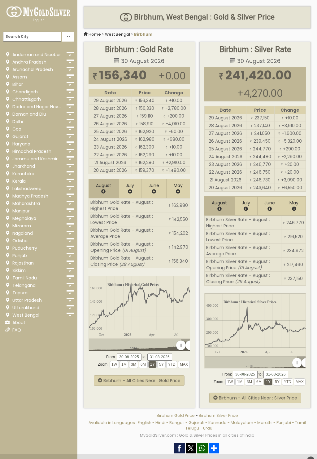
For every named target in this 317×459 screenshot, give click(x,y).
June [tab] (154, 185)
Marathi (264, 422)
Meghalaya (23, 218)
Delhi (17, 121)
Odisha (19, 241)
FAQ (16, 330)
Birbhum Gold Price (176, 415)
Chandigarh (24, 92)
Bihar (17, 84)
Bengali (177, 422)
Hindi (160, 422)
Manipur (20, 211)
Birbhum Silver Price (218, 415)
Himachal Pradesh (31, 151)
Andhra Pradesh (28, 62)
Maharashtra (25, 203)
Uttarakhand (25, 308)
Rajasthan (22, 263)
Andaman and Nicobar (36, 54)
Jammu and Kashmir (34, 159)
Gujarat (19, 136)
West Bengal (25, 315)
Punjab (19, 255)
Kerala (18, 181)
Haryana (20, 144)
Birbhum (143, 34)
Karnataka (22, 174)
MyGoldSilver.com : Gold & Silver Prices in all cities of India (197, 435)
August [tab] (103, 185)
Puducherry (24, 248)
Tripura (19, 293)
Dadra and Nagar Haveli (37, 107)
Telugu (192, 428)
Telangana (23, 285)
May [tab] (178, 185)
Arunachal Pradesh (32, 69)
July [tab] (130, 185)
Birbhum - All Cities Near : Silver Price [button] (257, 398)
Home (95, 34)
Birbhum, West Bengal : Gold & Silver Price (203, 17)
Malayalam (242, 422)
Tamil (300, 422)
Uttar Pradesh (26, 300)
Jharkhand (23, 166)
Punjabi (283, 422)
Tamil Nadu (24, 278)
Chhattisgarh (26, 99)
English (39, 20)
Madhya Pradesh (29, 196)
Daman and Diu (28, 114)
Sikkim (18, 270)
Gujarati (196, 422)
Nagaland (22, 233)
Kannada (217, 422)
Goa (16, 129)
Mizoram (21, 226)
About (18, 322)
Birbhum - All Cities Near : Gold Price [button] (141, 380)
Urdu (207, 428)
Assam (19, 77)
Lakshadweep (26, 188)
